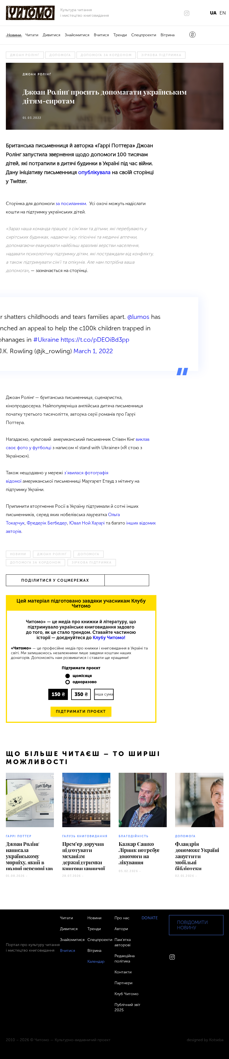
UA (213, 13)
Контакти (123, 972)
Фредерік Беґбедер (47, 523)
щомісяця (82, 676)
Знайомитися (77, 35)
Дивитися (51, 35)
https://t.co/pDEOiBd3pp (95, 339)
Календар (95, 961)
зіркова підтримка (161, 55)
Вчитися (101, 35)
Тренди (120, 35)
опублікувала (94, 172)
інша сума (104, 694)
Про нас (122, 918)
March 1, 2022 (93, 351)
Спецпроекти (143, 35)
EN (223, 13)
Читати (31, 35)
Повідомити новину (192, 925)
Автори (121, 928)
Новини (14, 35)
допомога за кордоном (106, 55)
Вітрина (168, 35)
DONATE (150, 918)
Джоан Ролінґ (25, 55)
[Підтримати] (192, 35)
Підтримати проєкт (81, 711)
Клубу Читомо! (109, 637)
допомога (60, 55)
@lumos (138, 317)
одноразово (85, 682)
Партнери (123, 983)
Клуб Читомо (127, 993)
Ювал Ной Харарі (87, 523)
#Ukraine (46, 339)
